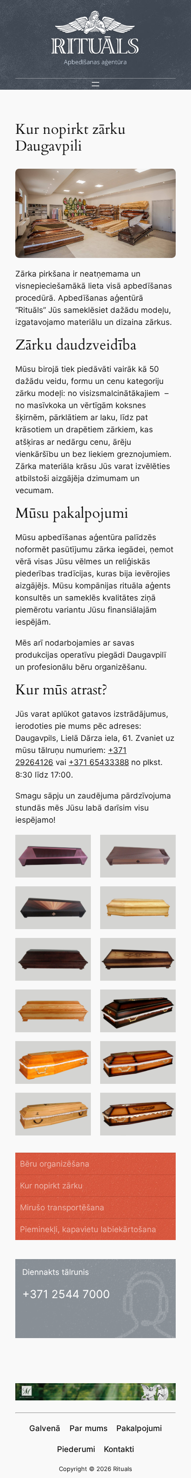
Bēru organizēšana (54, 1163)
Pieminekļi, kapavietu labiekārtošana (88, 1229)
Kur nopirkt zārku (51, 1185)
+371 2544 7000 (66, 1294)
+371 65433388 (99, 762)
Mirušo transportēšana (62, 1207)
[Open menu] (95, 84)
